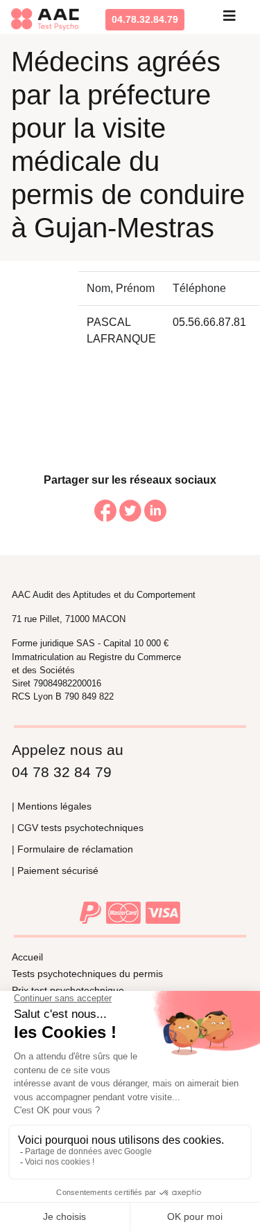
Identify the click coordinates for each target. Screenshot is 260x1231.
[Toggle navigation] (229, 19)
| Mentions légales (52, 806)
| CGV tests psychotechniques (78, 827)
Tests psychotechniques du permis (87, 973)
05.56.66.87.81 (209, 322)
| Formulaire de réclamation (72, 849)
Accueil (27, 957)
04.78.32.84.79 (145, 19)
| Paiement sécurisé (55, 870)
